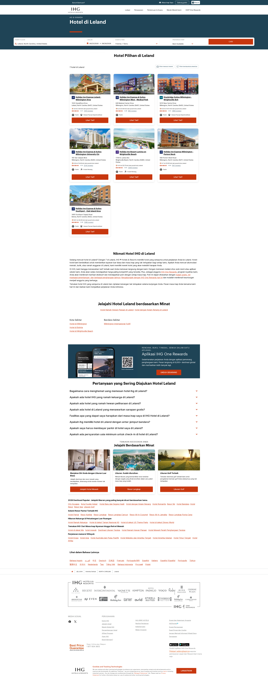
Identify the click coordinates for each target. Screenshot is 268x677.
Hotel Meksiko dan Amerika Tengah (135, 538)
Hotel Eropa (73, 538)
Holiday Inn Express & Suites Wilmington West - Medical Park (134, 98)
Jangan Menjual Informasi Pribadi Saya (182, 633)
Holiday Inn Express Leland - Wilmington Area (88, 98)
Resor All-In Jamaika (158, 515)
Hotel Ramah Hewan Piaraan (134, 530)
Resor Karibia (86, 515)
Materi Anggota (140, 630)
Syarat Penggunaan (176, 627)
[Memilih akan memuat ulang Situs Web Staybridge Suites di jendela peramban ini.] (164, 599)
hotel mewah (91, 530)
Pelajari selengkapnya (179, 651)
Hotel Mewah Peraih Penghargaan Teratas (166, 530)
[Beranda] (72, 571)
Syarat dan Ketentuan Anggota (180, 620)
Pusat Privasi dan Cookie (177, 630)
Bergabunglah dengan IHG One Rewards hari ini (142, 277)
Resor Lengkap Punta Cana (180, 515)
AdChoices (173, 623)
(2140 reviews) (88, 165)
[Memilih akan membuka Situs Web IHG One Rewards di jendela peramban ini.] (184, 607)
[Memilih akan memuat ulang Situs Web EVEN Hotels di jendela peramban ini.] (91, 599)
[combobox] (50, 43)
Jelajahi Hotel (106, 624)
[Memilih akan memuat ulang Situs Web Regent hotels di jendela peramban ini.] (87, 590)
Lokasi (127, 10)
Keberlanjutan (140, 626)
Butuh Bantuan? (78, 3)
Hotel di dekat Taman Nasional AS (104, 522)
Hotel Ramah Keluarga (77, 522)
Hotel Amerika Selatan (162, 538)
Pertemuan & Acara (155, 10)
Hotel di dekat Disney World (162, 522)
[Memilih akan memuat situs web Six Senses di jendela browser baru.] (76, 590)
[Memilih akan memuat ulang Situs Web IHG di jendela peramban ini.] (75, 10)
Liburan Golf (89, 507)
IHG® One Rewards (193, 10)
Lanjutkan (186, 671)
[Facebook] (70, 622)
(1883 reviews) (176, 111)
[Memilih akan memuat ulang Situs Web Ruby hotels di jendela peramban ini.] (172, 590)
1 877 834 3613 (93, 646)
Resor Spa (78, 507)
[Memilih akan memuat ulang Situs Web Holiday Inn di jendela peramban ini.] (115, 599)
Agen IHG (105, 636)
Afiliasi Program (107, 633)
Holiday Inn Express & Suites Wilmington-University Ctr (88, 153)
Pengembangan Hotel (109, 630)
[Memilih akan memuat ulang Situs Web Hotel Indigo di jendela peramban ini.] (151, 590)
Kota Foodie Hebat (89, 504)
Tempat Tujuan (20, 40)
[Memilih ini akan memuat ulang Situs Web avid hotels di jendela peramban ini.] (138, 599)
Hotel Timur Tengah (182, 538)
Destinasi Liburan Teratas (109, 530)
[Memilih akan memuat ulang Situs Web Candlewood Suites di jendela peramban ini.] (190, 599)
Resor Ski (171, 504)
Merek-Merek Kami (174, 10)
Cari (231, 42)
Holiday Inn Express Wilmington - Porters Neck (178, 153)
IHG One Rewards (169, 272)
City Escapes (73, 504)
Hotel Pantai (73, 515)
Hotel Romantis (159, 504)
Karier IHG (105, 621)
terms (165, 671)
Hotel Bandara (183, 504)
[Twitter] (75, 622)
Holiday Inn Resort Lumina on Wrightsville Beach (133, 153)
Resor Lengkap (100, 515)
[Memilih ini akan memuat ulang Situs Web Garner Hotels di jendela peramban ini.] (128, 599)
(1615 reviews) (88, 111)
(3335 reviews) (133, 167)
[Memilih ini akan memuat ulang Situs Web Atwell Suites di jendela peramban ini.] (150, 599)
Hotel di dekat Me (76, 530)
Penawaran (138, 10)
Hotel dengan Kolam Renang (138, 504)
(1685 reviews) (88, 222)
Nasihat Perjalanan (142, 623)
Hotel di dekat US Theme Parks (134, 522)
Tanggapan (173, 636)
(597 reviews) (176, 165)
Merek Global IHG (108, 627)
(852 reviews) (132, 111)
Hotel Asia (84, 538)
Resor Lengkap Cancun (118, 515)
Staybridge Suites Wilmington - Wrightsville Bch (178, 98)
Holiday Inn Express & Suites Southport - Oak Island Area (88, 210)
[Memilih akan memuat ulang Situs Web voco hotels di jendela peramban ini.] (162, 590)
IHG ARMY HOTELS (142, 620)
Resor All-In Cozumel (139, 515)
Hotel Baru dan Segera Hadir (112, 504)
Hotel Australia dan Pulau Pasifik (105, 538)
